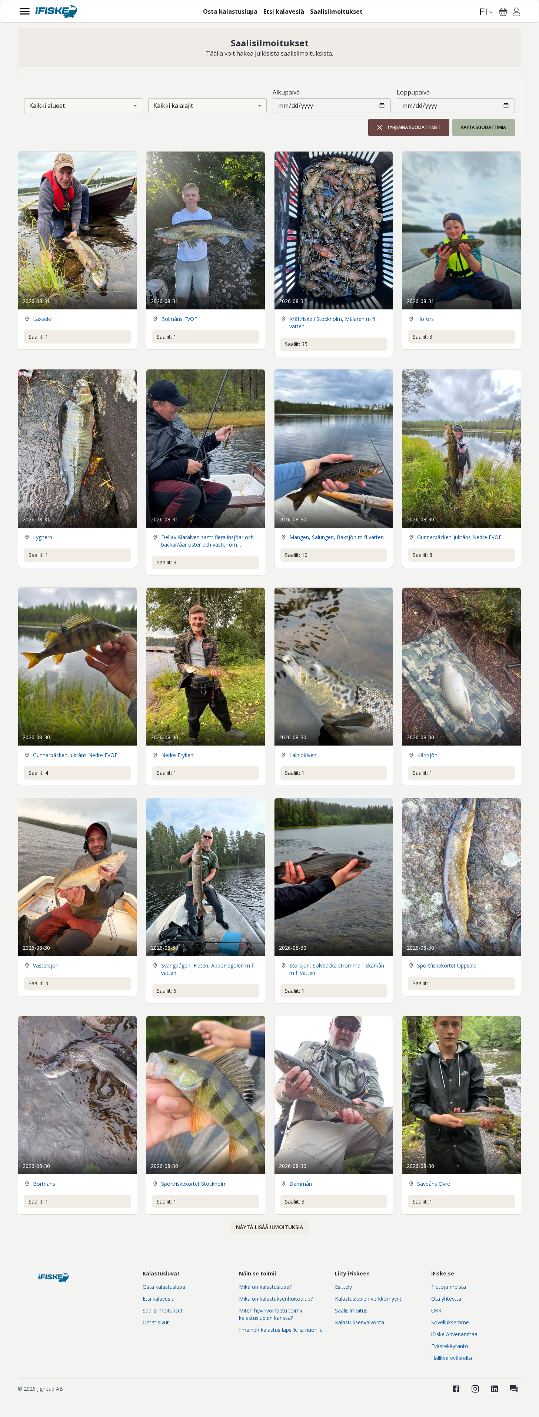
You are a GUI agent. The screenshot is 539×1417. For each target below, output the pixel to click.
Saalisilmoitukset (163, 1310)
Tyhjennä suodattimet (413, 127)
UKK (436, 1310)
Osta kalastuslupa (164, 1286)
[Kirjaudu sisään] (516, 13)
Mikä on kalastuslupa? (265, 1286)
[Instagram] (475, 1388)
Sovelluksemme (450, 1322)
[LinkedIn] (494, 1388)
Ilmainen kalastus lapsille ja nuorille (281, 1329)
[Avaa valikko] (24, 11)
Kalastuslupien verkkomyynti (369, 1298)
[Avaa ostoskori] (503, 11)
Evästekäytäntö (449, 1346)
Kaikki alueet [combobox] (47, 106)
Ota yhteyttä (446, 1298)
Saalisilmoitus (351, 1310)
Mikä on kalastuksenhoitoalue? (276, 1298)
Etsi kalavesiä (158, 1298)
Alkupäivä (286, 92)
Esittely (343, 1286)
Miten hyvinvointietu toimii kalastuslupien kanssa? (270, 1314)
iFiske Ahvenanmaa (454, 1334)
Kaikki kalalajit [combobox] (173, 106)
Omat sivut (156, 1322)
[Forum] (513, 1388)
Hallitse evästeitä (451, 1357)
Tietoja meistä (448, 1286)
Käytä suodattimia (483, 127)
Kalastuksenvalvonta (359, 1322)
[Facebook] (456, 1388)
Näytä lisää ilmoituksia (269, 1227)
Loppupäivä (413, 92)
